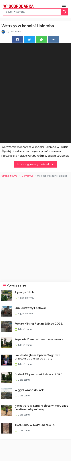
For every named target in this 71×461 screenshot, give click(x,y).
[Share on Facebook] (17, 39)
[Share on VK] (53, 39)
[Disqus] (35, 228)
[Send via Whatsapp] (41, 39)
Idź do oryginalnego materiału (34, 164)
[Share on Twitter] (29, 39)
